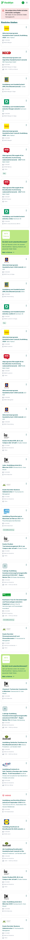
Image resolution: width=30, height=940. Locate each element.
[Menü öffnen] (27, 3)
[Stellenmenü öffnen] (26, 27)
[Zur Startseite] (7, 2)
